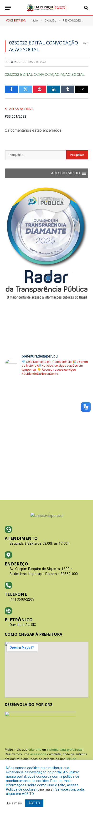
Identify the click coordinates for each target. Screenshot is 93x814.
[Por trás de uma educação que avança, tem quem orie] (25, 393)
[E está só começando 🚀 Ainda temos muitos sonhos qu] (25, 443)
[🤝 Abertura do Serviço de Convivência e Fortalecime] (25, 468)
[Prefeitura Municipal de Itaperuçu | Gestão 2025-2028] (46, 8)
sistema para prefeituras (65, 749)
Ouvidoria (17, 625)
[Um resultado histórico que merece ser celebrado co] (68, 393)
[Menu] (8, 7)
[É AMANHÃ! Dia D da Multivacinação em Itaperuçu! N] (68, 418)
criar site (34, 749)
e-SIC (32, 625)
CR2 (13, 62)
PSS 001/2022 (15, 116)
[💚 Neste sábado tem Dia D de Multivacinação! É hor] (68, 443)
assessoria (38, 754)
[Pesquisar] (85, 7)
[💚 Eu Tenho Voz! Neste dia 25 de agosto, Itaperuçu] (68, 468)
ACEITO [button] (34, 803)
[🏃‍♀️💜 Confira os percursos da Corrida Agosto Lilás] (25, 418)
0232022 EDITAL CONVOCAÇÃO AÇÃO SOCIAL (45, 74)
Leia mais (45, 789)
